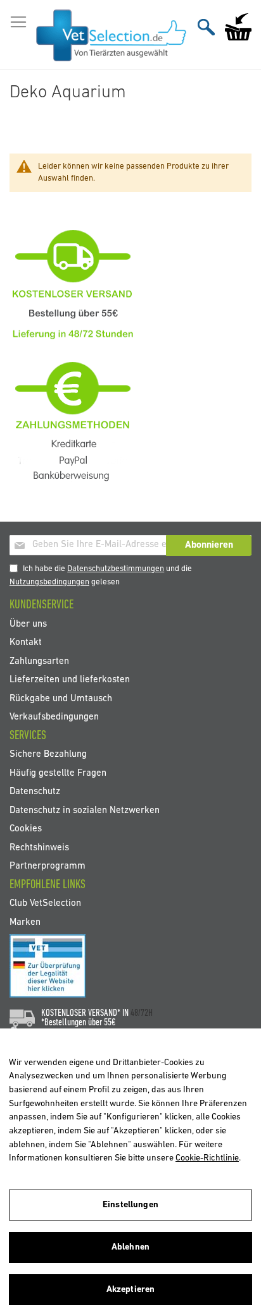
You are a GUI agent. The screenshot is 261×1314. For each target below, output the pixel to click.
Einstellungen (130, 1205)
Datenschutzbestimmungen (115, 569)
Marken (25, 922)
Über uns (28, 624)
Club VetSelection (45, 903)
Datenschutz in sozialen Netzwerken (85, 810)
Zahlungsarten (39, 661)
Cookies (26, 829)
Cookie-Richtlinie (207, 1158)
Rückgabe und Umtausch (61, 698)
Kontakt (26, 643)
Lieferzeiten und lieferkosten (70, 680)
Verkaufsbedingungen (54, 717)
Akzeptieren (130, 1289)
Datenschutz (35, 792)
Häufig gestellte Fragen (58, 773)
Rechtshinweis (39, 847)
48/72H (141, 1013)
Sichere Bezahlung (48, 754)
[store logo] (111, 35)
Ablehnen (130, 1247)
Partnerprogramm (48, 866)
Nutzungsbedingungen (49, 582)
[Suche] (206, 26)
